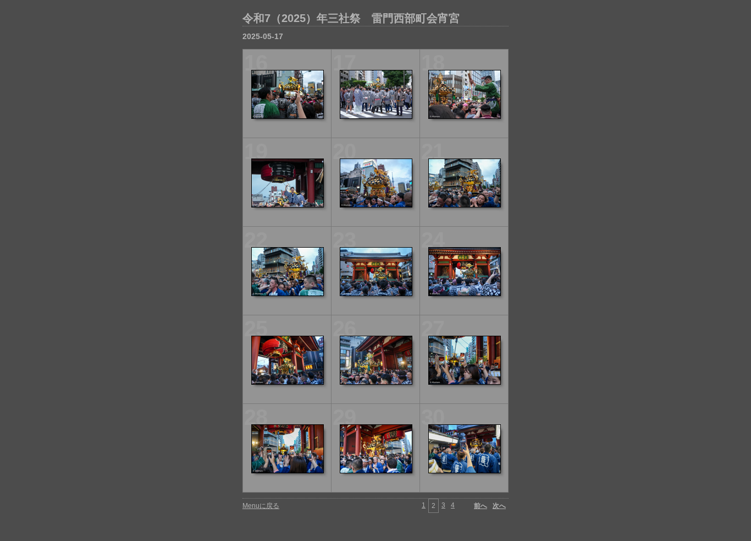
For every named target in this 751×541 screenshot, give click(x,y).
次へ (499, 506)
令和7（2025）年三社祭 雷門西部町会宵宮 (351, 18)
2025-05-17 (262, 36)
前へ (480, 506)
